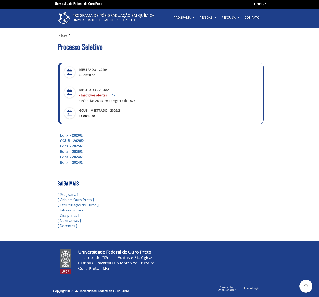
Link (112, 95)
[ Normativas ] (69, 220)
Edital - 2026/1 (71, 135)
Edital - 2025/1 (71, 151)
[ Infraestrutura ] (71, 210)
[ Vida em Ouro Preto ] (76, 199)
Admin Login (251, 288)
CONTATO (252, 17)
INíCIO (62, 35)
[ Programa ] (68, 194)
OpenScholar (227, 289)
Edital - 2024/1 (71, 162)
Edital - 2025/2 (72, 146)
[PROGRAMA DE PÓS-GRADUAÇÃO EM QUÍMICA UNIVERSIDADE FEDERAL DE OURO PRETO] (107, 25)
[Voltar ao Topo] (305, 286)
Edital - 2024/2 (71, 157)
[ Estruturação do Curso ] (78, 205)
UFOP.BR (259, 4)
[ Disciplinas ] (68, 215)
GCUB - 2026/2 (72, 141)
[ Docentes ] (67, 225)
